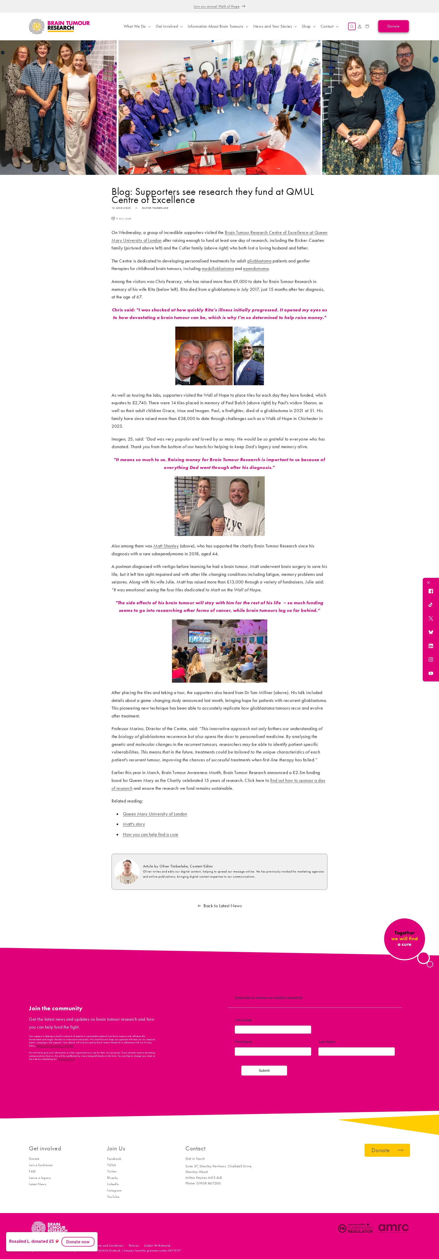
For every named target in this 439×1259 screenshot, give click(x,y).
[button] (137, 26)
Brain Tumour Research (56, 1245)
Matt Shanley (166, 546)
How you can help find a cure (150, 834)
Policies (134, 1245)
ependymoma (256, 268)
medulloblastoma (218, 268)
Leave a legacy (40, 1178)
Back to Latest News (222, 906)
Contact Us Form (66, 1059)
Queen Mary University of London (155, 814)
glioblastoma (259, 261)
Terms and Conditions (109, 1245)
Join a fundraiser (41, 1165)
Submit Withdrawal (157, 1245)
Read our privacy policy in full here (55, 1046)
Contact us (82, 1245)
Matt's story (134, 824)
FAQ (32, 1171)
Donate (34, 1159)
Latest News (37, 1184)
